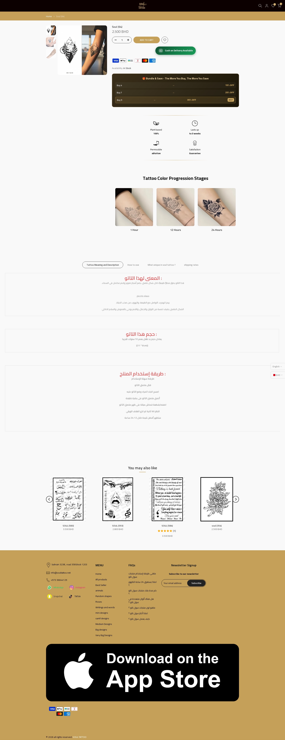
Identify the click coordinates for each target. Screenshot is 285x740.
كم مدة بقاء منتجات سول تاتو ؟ (142, 592)
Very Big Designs (103, 635)
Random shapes (103, 596)
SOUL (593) (117, 526)
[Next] (101, 50)
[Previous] (63, 50)
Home (49, 16)
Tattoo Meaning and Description (103, 265)
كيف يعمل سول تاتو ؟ (139, 619)
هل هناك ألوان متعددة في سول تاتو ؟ (141, 600)
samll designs (102, 618)
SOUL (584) (167, 526)
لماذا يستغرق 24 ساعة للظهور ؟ (142, 583)
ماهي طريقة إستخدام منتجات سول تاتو (142, 575)
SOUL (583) (68, 526)
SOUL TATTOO (79, 737)
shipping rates (191, 265)
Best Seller (100, 585)
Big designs (101, 629)
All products (101, 579)
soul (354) (217, 526)
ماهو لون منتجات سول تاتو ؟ (141, 607)
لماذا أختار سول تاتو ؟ (138, 613)
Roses (98, 602)
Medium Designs (103, 624)
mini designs (101, 613)
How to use (133, 265)
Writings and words (105, 607)
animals (99, 590)
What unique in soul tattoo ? (161, 265)
